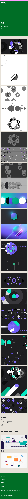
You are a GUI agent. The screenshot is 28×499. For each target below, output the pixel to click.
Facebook (2, 486)
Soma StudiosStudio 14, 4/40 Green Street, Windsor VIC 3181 (4, 477)
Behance (2, 484)
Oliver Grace (9, 421)
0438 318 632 (3, 479)
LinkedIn (2, 485)
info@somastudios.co (4, 480)
